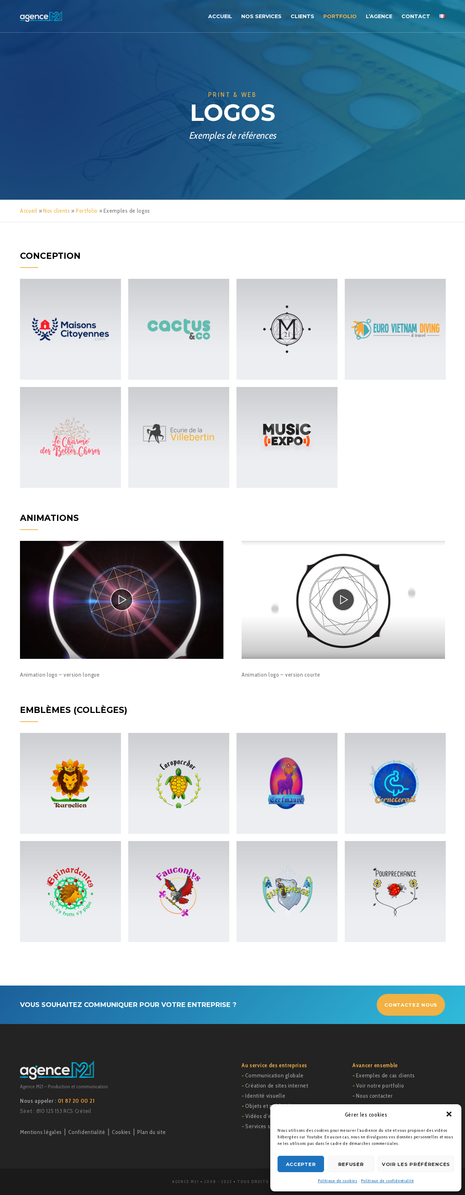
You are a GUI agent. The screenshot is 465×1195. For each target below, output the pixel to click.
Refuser (351, 1164)
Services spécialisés (269, 1126)
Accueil (28, 210)
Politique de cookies (337, 1180)
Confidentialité (86, 1132)
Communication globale (274, 1075)
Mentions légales (41, 1132)
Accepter (301, 1164)
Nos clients (56, 210)
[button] (449, 1114)
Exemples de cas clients (385, 1075)
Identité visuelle (265, 1095)
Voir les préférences (416, 1164)
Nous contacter (374, 1095)
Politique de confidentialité (387, 1180)
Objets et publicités (269, 1105)
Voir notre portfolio (380, 1085)
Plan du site (151, 1132)
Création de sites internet (276, 1085)
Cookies (121, 1132)
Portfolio (87, 210)
